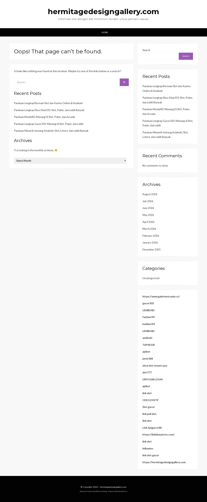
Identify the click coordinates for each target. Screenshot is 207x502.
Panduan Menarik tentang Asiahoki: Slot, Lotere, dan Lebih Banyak (51, 130)
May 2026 (148, 215)
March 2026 (149, 228)
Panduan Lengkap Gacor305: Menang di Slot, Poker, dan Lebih (48, 123)
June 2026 (148, 208)
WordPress (122, 491)
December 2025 (151, 249)
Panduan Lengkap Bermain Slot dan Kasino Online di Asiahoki (48, 103)
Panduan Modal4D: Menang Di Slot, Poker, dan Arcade (44, 116)
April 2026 (148, 221)
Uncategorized (150, 278)
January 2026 (150, 242)
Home (105, 32)
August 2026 (149, 194)
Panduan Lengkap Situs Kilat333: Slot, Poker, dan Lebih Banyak (49, 110)
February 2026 (150, 235)
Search (146, 50)
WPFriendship (101, 491)
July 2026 (147, 201)
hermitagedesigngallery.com (103, 11)
